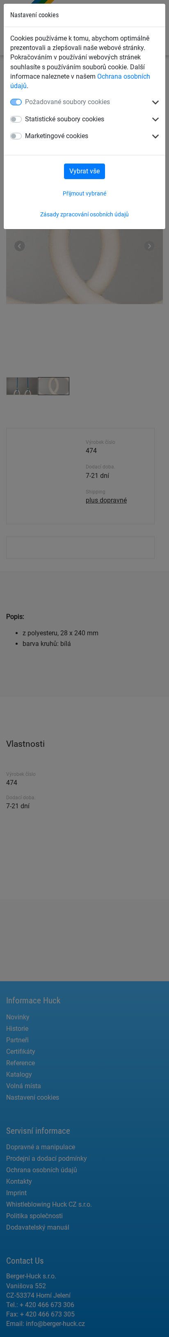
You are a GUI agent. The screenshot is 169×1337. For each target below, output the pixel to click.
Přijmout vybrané (84, 193)
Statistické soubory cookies (64, 119)
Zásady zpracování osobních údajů (84, 214)
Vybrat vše (84, 171)
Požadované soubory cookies (67, 102)
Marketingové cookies (56, 136)
